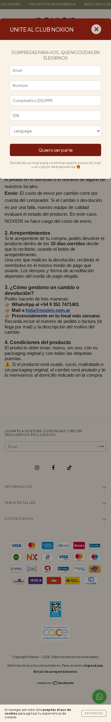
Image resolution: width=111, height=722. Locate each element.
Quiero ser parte (56, 150)
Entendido (94, 713)
